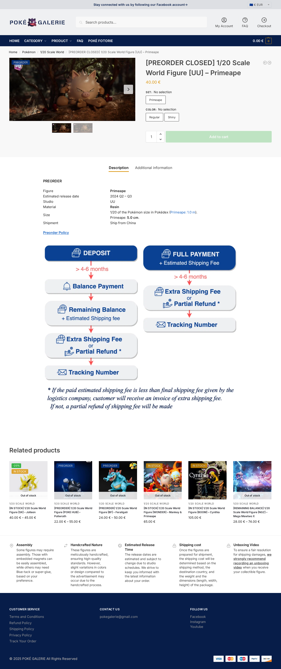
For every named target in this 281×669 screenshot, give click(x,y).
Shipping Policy (21, 629)
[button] (262, 40)
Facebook (198, 617)
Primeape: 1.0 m (182, 212)
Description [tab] (119, 167)
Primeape (155, 100)
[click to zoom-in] (72, 89)
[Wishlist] (41, 467)
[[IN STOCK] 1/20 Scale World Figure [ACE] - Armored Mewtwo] (269, 62)
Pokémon (29, 52)
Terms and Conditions (26, 617)
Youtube (196, 627)
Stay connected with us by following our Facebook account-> (141, 4)
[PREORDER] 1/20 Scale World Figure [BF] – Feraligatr (118, 510)
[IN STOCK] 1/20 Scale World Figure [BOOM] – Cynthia (206, 510)
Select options (28, 527)
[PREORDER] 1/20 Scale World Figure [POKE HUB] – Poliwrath (73, 512)
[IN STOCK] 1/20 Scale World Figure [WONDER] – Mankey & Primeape (163, 512)
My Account (224, 26)
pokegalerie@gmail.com (119, 617)
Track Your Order (22, 641)
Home (13, 52)
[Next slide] (128, 89)
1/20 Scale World (52, 52)
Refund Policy (20, 623)
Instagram (198, 622)
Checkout (264, 26)
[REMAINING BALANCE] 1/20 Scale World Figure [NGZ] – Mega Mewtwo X (251, 512)
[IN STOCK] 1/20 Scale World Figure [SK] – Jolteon (27, 510)
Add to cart (218, 137)
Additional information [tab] (153, 167)
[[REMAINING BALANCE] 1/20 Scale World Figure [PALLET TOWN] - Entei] (265, 62)
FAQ (245, 26)
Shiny (171, 117)
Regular (154, 117)
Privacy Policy (20, 635)
